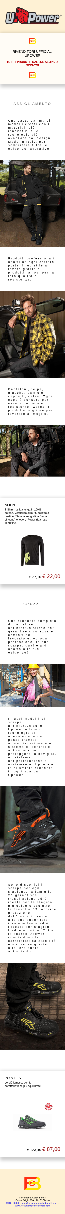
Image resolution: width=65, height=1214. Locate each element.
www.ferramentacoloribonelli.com (32, 1205)
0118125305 (13, 1203)
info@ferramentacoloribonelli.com (39, 1203)
